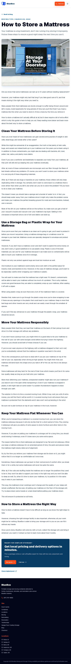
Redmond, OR (8, 647)
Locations (4, 612)
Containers (4, 609)
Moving (3, 615)
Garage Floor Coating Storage (10, 625)
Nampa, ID (7, 642)
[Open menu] (67, 4)
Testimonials (5, 622)
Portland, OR (7, 650)
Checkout (4, 630)
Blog (2, 628)
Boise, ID (6, 639)
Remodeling (4, 617)
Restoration (4, 620)
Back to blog (8, 14)
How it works (5, 607)
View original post (8, 571)
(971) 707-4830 (8, 598)
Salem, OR (7, 652)
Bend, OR (6, 645)
